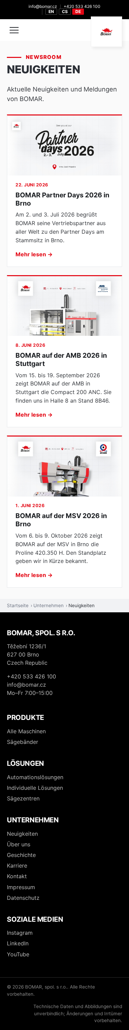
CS (65, 11)
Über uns (18, 844)
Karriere (17, 865)
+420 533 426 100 (82, 6)
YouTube (18, 954)
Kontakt (17, 876)
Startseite (18, 605)
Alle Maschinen (26, 731)
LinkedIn (18, 943)
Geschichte (21, 854)
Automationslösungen (35, 777)
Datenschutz (23, 897)
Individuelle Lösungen (35, 787)
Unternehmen (48, 605)
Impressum (21, 887)
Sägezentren (23, 798)
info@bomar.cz (43, 6)
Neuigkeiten (22, 833)
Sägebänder (22, 741)
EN (51, 11)
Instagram (20, 932)
